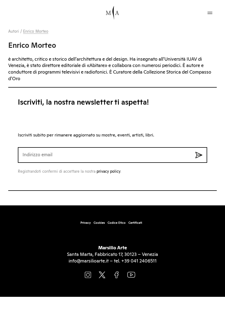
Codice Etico (117, 222)
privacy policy (108, 172)
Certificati (135, 222)
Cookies (99, 222)
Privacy (85, 222)
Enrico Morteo (35, 31)
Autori (13, 31)
